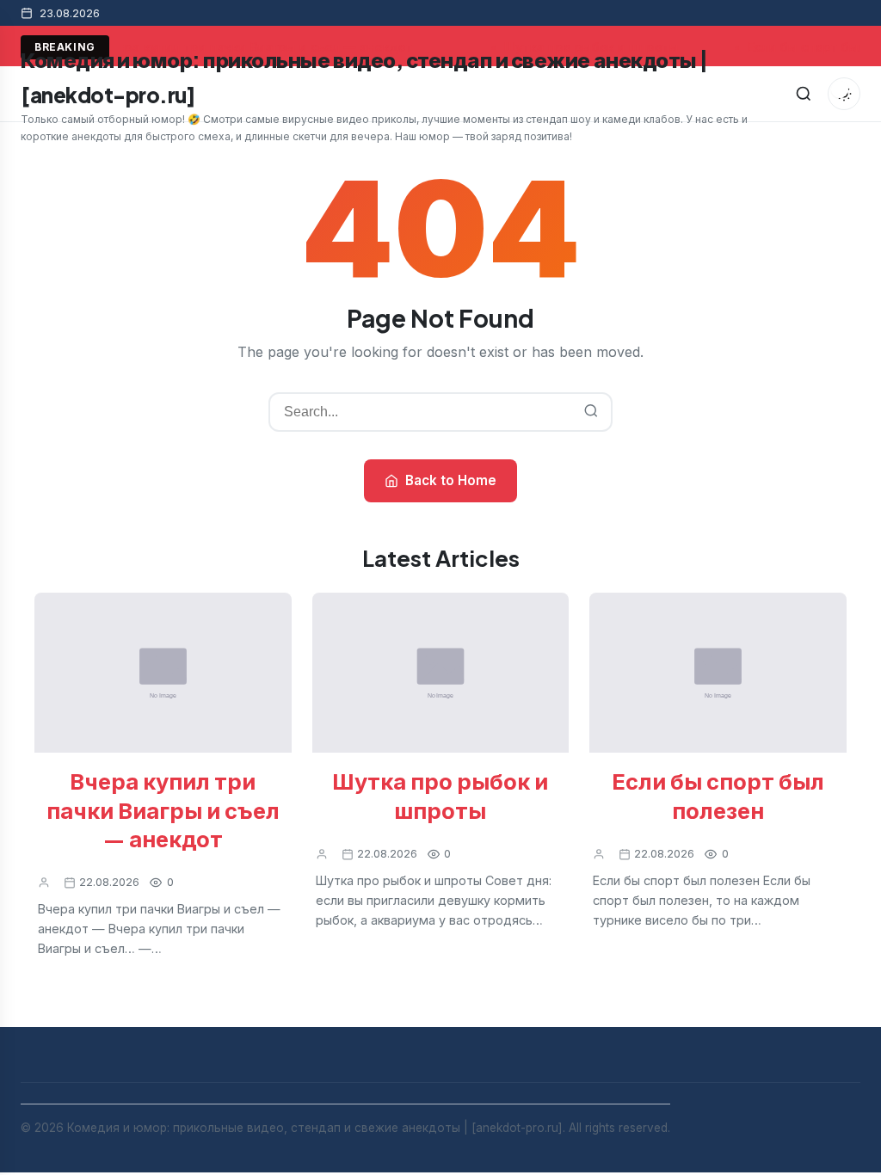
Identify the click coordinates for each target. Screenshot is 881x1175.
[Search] (803, 94)
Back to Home (450, 480)
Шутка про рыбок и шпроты (440, 794)
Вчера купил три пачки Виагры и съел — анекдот (163, 809)
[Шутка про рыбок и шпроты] (441, 673)
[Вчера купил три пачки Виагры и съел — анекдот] (163, 673)
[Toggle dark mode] (844, 93)
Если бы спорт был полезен (718, 794)
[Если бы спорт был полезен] (718, 673)
